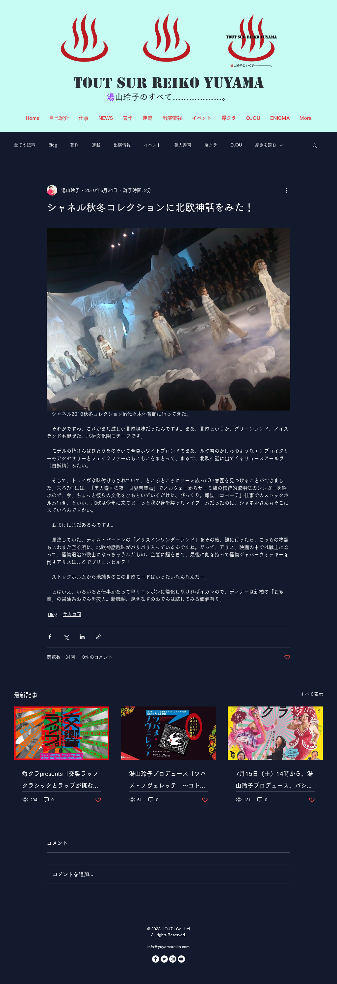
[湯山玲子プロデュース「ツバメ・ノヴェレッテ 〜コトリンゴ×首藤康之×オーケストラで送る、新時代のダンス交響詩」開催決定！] (168, 733)
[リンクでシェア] (98, 637)
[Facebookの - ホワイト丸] (155, 959)
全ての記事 (24, 145)
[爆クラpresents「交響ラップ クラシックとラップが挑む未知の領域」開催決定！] (61, 733)
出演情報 (122, 145)
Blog (52, 145)
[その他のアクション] (286, 190)
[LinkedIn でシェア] (82, 637)
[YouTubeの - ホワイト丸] (181, 959)
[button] (315, 145)
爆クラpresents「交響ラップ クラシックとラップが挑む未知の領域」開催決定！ (61, 781)
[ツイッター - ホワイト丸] (164, 959)
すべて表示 (311, 694)
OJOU (236, 145)
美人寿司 (182, 145)
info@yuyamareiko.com (168, 946)
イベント (152, 145)
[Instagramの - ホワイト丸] (172, 959)
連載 (96, 145)
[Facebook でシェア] (50, 637)
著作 (74, 145)
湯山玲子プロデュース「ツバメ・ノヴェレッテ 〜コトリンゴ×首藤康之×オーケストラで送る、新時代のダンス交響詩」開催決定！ (168, 781)
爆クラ (210, 145)
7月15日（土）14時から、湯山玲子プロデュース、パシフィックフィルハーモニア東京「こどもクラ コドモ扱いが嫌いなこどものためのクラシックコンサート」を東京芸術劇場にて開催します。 (274, 781)
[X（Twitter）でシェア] (66, 637)
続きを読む (265, 145)
